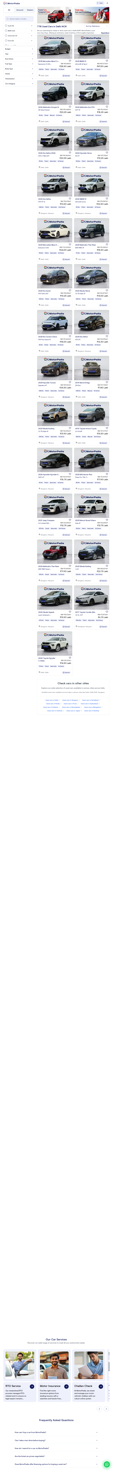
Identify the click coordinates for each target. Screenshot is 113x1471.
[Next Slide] (106, 1408)
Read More (105, 33)
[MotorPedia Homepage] (11, 3)
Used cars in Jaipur (73, 711)
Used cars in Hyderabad (89, 704)
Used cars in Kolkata (50, 707)
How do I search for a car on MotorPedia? (32, 1448)
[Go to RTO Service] (32, 1386)
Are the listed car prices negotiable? (30, 1456)
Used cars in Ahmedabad (71, 707)
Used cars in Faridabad (90, 700)
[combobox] (100, 3)
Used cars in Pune (70, 704)
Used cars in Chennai (54, 711)
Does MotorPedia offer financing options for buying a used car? (41, 1464)
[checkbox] (6, 25)
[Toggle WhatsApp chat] (107, 1464)
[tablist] (19, 10)
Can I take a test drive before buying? (30, 1440)
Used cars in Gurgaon (70, 700)
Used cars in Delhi (51, 700)
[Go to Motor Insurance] (66, 1386)
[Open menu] (107, 3)
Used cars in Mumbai (91, 711)
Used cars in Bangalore (92, 707)
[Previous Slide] (99, 1408)
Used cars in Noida (53, 704)
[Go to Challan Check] (101, 1386)
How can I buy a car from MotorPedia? (30, 1432)
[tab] (9, 9)
